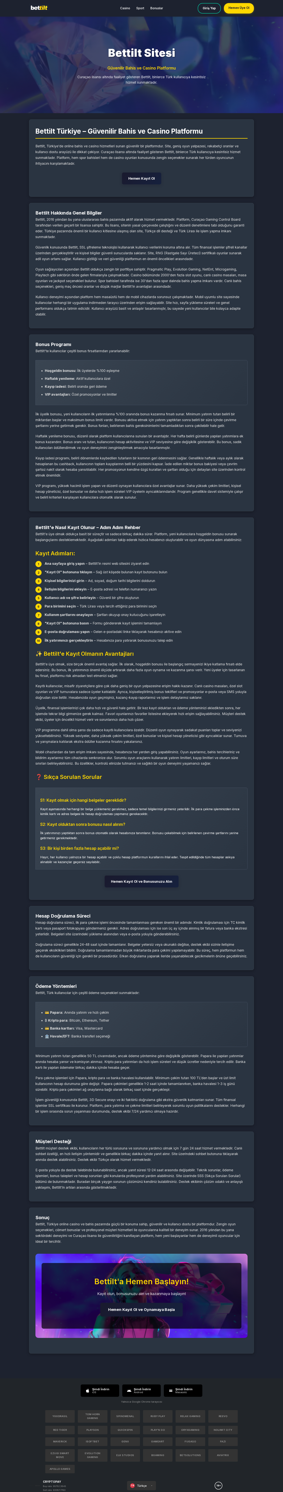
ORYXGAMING (190, 1429)
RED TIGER (60, 1429)
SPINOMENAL (125, 1416)
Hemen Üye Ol (239, 8)
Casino (125, 8)
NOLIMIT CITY (223, 1429)
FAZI (223, 1441)
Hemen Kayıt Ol (141, 178)
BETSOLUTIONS (190, 1455)
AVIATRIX (223, 1455)
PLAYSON (92, 1429)
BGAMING (157, 1455)
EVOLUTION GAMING (92, 1455)
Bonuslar (156, 8)
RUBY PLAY (158, 1416)
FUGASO (190, 1441)
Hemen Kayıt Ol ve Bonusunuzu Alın (141, 881)
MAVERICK (60, 1441)
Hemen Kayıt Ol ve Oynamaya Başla (141, 1309)
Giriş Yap (209, 8)
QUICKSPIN (125, 1429)
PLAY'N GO (158, 1429)
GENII (125, 1441)
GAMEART (157, 1441)
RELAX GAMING (190, 1416)
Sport (140, 8)
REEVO (223, 1416)
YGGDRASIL (60, 1416)
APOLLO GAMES (60, 1468)
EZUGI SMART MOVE (60, 1455)
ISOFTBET (92, 1441)
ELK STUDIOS (125, 1455)
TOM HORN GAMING (92, 1416)
